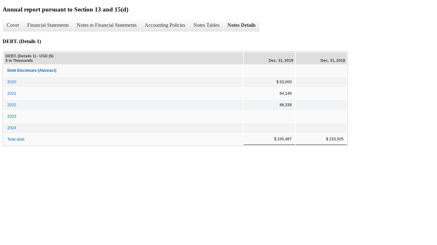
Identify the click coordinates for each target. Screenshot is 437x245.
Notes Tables (206, 25)
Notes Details (241, 25)
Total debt (15, 139)
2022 (11, 105)
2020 (11, 82)
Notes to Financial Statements (107, 25)
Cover (13, 25)
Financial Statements (48, 25)
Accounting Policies (165, 25)
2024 (11, 128)
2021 (11, 93)
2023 (11, 116)
